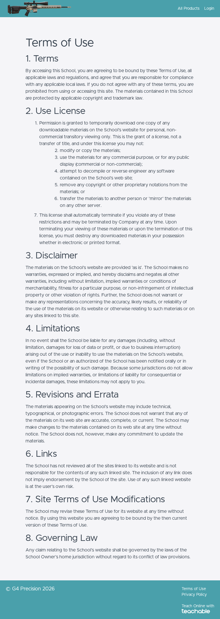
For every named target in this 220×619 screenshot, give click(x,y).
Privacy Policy (194, 595)
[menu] (193, 8)
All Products (189, 9)
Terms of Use (194, 589)
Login (209, 9)
